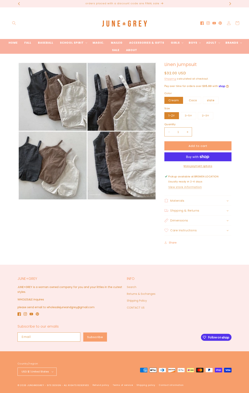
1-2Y (171, 116)
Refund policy (101, 385)
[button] (14, 23)
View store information (185, 187)
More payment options (198, 166)
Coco (193, 100)
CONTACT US (136, 308)
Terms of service (123, 385)
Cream (173, 100)
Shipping (170, 78)
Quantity (169, 124)
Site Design (54, 385)
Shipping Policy (137, 301)
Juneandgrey (35, 385)
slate (211, 100)
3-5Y (190, 116)
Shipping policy (146, 385)
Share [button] (173, 243)
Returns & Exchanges (141, 294)
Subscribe (95, 337)
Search (131, 287)
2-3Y (207, 116)
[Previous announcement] (19, 3)
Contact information (171, 385)
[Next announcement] (230, 3)
